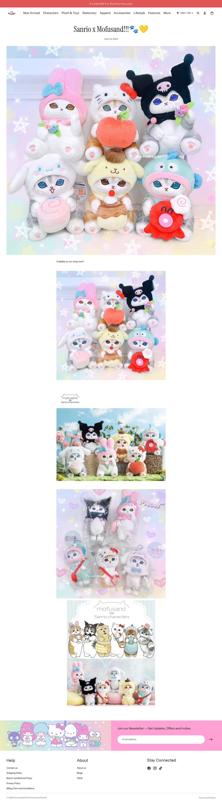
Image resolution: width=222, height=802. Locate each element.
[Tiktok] (161, 768)
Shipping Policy (14, 772)
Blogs (80, 772)
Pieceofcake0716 (20, 797)
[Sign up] (210, 739)
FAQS (80, 778)
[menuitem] (167, 13)
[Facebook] (149, 768)
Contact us (12, 767)
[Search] (198, 13)
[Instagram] (155, 768)
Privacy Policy (13, 783)
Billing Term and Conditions (20, 788)
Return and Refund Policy (19, 778)
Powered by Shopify (38, 797)
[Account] (204, 13)
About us (81, 767)
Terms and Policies (207, 797)
